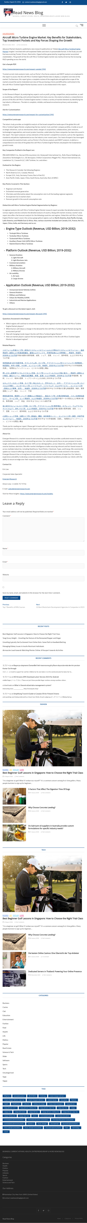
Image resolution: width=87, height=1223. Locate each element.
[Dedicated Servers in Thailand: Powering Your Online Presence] (14, 978)
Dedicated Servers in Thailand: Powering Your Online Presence (55, 971)
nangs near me (24, 1116)
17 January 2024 (34, 956)
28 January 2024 (34, 811)
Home (59, 1218)
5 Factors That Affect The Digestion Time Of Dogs (49, 789)
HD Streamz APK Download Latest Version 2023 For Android (36, 677)
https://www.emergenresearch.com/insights (36, 494)
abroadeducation (19, 1096)
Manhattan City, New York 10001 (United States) (21, 1194)
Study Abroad (42, 1124)
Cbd (4, 1011)
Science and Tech (8, 1182)
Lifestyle (26, 1104)
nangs (73, 1108)
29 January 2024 (34, 792)
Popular (16, 769)
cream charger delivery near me (14, 1100)
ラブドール (7, 665)
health (6, 1104)
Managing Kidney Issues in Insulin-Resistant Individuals (23, 646)
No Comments (22, 45)
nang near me (62, 1108)
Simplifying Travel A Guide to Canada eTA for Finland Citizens (36, 694)
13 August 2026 (8, 776)
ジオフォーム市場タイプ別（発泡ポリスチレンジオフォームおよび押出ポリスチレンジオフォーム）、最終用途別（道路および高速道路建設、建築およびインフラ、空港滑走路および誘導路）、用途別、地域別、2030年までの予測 (43, 352)
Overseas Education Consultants (63, 1120)
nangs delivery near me (70, 1112)
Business (5, 769)
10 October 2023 (9, 45)
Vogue (5, 1081)
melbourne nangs (39, 1104)
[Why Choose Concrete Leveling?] (14, 814)
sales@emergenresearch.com (19, 489)
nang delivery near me (47, 1108)
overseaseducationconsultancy (14, 1120)
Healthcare (16, 1104)
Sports (5, 1064)
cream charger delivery (57, 1096)
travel (6, 1131)
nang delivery (71, 1104)
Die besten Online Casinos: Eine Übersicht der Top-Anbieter (53, 953)
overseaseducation (47, 1116)
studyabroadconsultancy (70, 1124)
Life (10, 769)
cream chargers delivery (36, 1100)
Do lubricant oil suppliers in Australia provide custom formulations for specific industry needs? (51, 827)
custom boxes (52, 1100)
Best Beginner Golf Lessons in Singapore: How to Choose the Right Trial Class (31, 634)
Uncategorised (8, 33)
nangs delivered (20, 1112)
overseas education (63, 1116)
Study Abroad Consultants (33, 1128)
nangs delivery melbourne (51, 1112)
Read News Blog (28, 12)
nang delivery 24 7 (10, 1108)
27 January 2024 (34, 832)
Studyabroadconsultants (53, 1128)
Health (5, 1032)
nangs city (7, 1112)
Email (5, 562)
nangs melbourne (9, 1116)
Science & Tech (8, 1052)
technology (76, 1128)
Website (6, 575)
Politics (5, 1040)
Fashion (5, 1024)
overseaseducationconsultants (14, 1124)
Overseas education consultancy (38, 1120)
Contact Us (68, 1218)
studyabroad (54, 1124)
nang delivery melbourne (28, 1108)
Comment (7, 516)
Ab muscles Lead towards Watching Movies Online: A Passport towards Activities (33, 650)
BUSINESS (32, 1096)
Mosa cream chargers (55, 1104)
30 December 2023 (34, 975)
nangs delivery (33, 1112)
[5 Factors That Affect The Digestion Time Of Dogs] (14, 796)
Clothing (43, 1096)
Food (4, 1028)
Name (5, 548)
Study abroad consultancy (12, 1128)
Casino (5, 1007)
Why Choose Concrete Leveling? (41, 807)
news (34, 1116)
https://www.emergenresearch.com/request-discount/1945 (25, 314)
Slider (22, 769)
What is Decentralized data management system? (32, 685)
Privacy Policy (79, 1218)
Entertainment (8, 1019)
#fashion (7, 1096)
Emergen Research (10, 479)
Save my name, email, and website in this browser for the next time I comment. (31, 593)
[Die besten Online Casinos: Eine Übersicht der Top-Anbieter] (14, 960)
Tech (4, 1069)
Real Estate (7, 1048)
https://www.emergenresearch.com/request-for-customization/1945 (28, 114)
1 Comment (45, 956)
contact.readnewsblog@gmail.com (35, 2)
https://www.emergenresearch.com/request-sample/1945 (24, 69)
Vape (4, 1077)
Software (6, 1060)
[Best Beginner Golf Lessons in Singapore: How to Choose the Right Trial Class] (43, 738)
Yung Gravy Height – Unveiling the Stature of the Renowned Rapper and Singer (32, 638)
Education (6, 1015)
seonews (31, 1124)
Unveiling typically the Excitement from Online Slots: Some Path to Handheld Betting (34, 642)
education (64, 1100)
